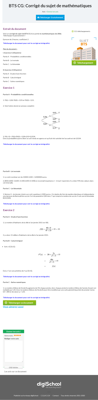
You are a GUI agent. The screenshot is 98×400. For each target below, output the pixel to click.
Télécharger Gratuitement (51, 17)
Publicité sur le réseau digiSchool (26, 396)
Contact (56, 396)
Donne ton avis (52, 12)
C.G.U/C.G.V (45, 396)
